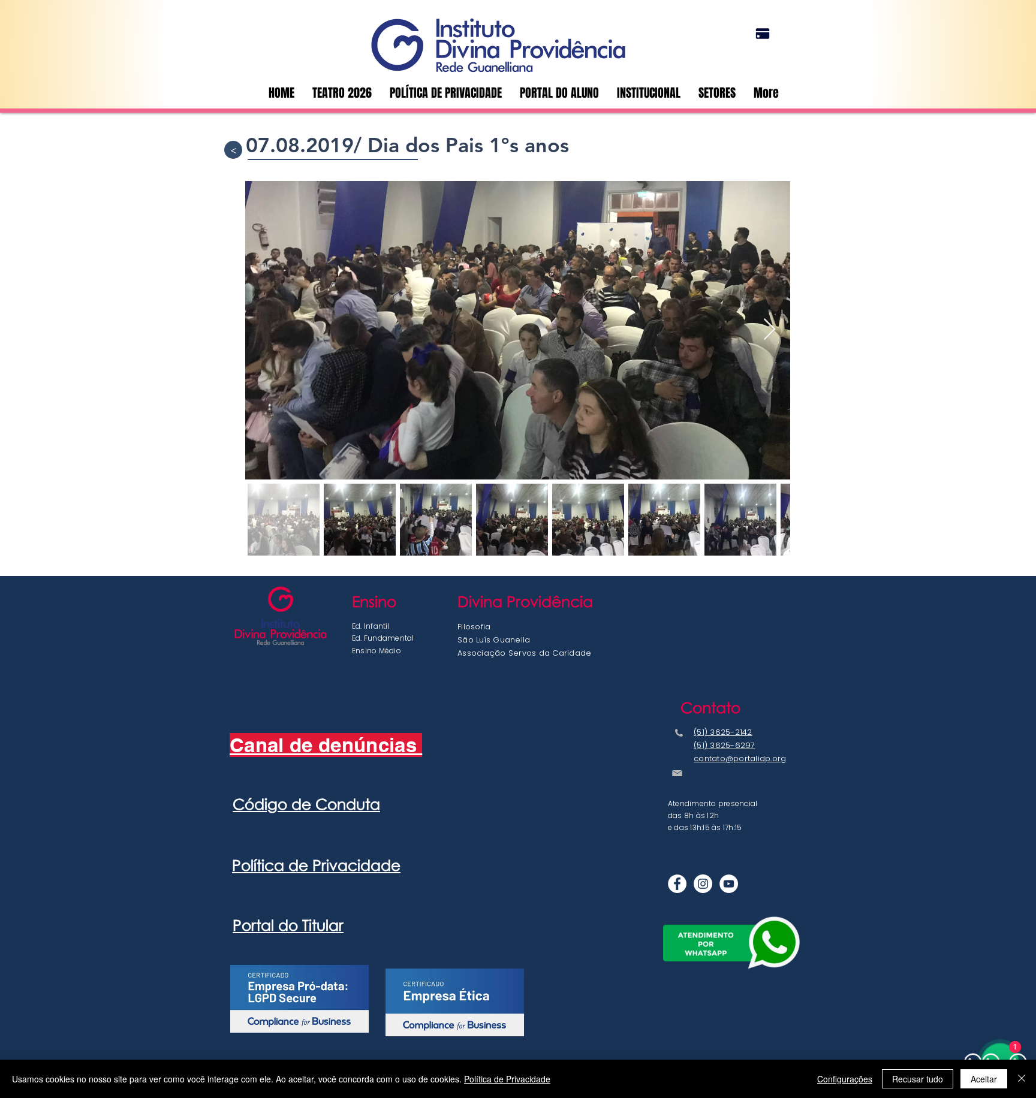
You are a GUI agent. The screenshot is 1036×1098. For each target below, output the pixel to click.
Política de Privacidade (507, 1079)
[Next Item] (769, 330)
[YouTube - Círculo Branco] (728, 883)
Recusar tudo (917, 1079)
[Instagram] (703, 883)
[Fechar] (1021, 1078)
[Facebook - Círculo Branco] (677, 883)
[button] (717, 93)
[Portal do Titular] (762, 33)
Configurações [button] (844, 1079)
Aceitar (984, 1079)
